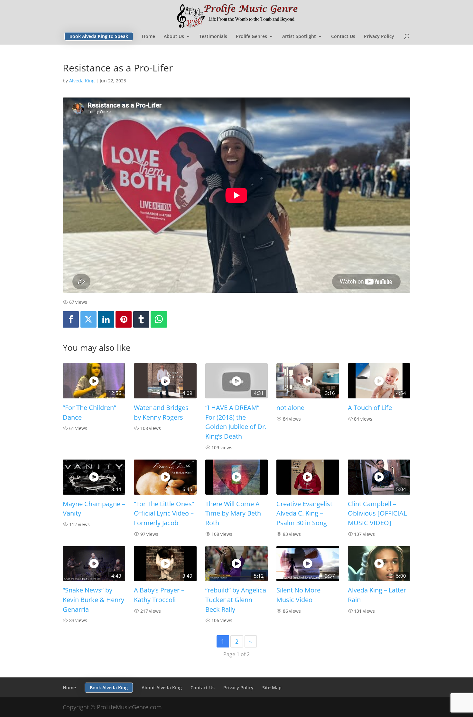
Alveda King (82, 81)
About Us (174, 36)
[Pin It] (124, 319)
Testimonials (213, 36)
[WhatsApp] (159, 319)
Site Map (272, 687)
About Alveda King (162, 687)
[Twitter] (88, 319)
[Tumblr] (141, 319)
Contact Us (343, 36)
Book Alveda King (109, 687)
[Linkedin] (106, 319)
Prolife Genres (251, 36)
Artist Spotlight (299, 36)
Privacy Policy (379, 36)
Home (148, 36)
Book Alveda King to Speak (99, 36)
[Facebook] (71, 319)
